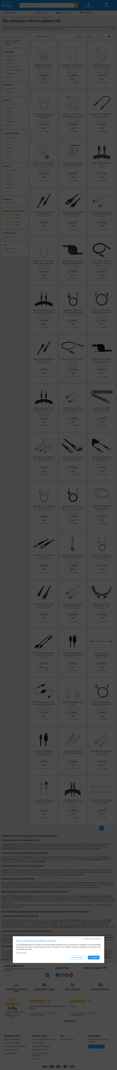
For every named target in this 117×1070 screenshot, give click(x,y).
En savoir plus (21, 953)
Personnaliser (78, 957)
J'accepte (93, 957)
